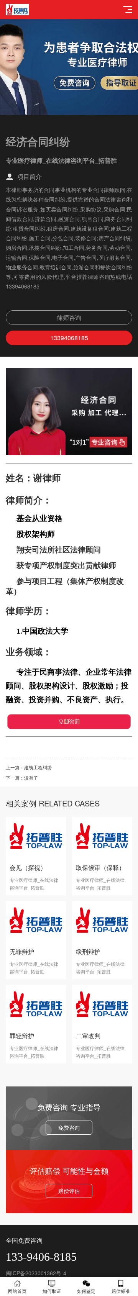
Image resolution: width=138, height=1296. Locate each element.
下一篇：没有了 (22, 777)
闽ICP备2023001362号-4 (36, 1273)
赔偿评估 (69, 1190)
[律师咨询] (69, 453)
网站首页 (17, 1291)
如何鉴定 (86, 1291)
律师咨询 (69, 317)
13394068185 (69, 337)
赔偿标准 (121, 1291)
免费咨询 (69, 1127)
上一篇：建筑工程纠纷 (29, 767)
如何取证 (52, 1291)
